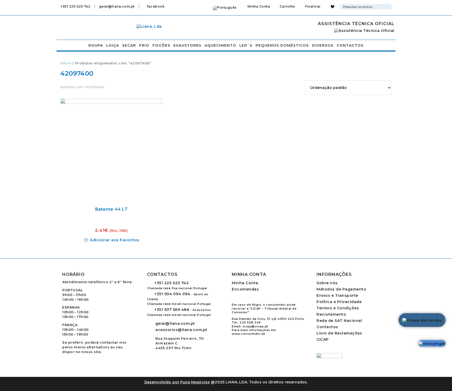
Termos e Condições (338, 308)
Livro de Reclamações (339, 333)
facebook (155, 6)
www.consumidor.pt (248, 334)
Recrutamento (331, 314)
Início (65, 63)
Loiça (112, 45)
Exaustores (187, 45)
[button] (111, 240)
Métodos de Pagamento (341, 289)
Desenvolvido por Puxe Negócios (177, 382)
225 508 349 (250, 322)
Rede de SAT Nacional (339, 320)
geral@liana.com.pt (117, 6)
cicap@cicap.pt (255, 326)
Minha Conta (258, 6)
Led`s (245, 45)
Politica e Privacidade (339, 301)
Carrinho (287, 6)
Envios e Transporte (337, 295)
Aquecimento (220, 45)
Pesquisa (388, 6)
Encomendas (245, 289)
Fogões (161, 45)
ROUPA (95, 45)
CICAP (323, 339)
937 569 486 (171, 309)
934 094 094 (172, 294)
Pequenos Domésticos (282, 45)
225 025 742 (171, 283)
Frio (144, 45)
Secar (129, 45)
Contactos (350, 45)
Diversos (323, 45)
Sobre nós (327, 283)
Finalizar (312, 6)
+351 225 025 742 (75, 6)
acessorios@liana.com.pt (181, 329)
